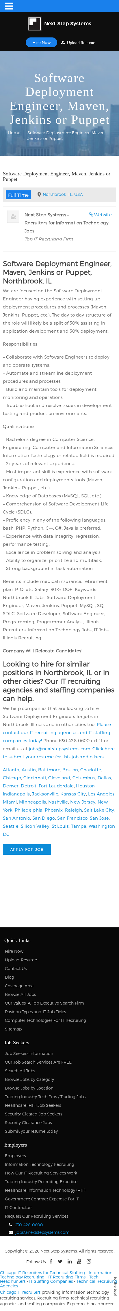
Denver (11, 785)
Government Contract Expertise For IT (42, 1198)
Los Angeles (101, 793)
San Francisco (72, 818)
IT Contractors (18, 1207)
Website (103, 214)
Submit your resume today (31, 1131)
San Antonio (16, 818)
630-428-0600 (29, 1224)
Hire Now (41, 42)
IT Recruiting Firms (66, 1276)
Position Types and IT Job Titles (35, 1011)
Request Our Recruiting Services (36, 1216)
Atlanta (11, 769)
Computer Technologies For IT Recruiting (45, 1020)
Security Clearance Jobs (28, 1122)
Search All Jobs (20, 1070)
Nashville (58, 801)
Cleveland (59, 777)
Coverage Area (19, 985)
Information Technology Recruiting (39, 1164)
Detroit (28, 785)
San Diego (43, 818)
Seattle (10, 826)
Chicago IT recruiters (20, 1292)
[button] (10, 6)
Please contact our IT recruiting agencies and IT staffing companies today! (57, 732)
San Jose (99, 818)
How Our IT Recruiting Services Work (41, 1172)
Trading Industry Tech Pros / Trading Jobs (45, 1096)
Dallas (104, 777)
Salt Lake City (99, 809)
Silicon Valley (35, 826)
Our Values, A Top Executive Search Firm (44, 1003)
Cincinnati (34, 777)
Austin (29, 769)
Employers (15, 1155)
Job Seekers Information (29, 1053)
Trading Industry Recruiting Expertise (41, 1181)
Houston (85, 785)
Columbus (83, 777)
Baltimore (49, 769)
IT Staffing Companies (51, 1281)
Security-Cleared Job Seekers (33, 1113)
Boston (70, 769)
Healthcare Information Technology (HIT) (45, 1190)
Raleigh (73, 809)
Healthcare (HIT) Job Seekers (33, 1105)
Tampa (79, 826)
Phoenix (54, 809)
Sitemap (13, 1028)
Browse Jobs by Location (29, 1087)
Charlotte (90, 769)
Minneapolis (32, 801)
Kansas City (73, 793)
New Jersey (82, 801)
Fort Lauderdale (56, 785)
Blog (9, 977)
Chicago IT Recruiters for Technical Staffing (42, 1272)
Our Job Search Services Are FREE (38, 1062)
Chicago (12, 777)
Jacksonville (45, 793)
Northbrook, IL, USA (63, 194)
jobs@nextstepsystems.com (59, 748)
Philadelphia (29, 809)
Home (14, 132)
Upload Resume (80, 42)
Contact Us (16, 968)
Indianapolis (16, 793)
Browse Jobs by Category (29, 1079)
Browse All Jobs (20, 994)
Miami (10, 801)
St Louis (60, 826)
